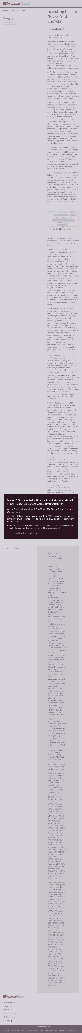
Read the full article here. (26, 533)
